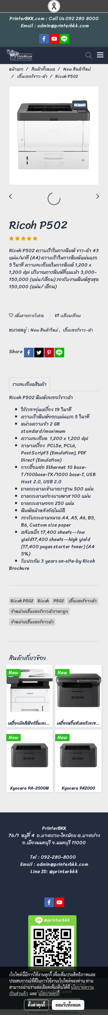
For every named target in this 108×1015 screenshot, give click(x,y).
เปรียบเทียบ (70, 315)
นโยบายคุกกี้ (48, 993)
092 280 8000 (82, 18)
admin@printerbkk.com (62, 864)
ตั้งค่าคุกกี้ (36, 1004)
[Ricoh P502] (54, 135)
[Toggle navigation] (100, 55)
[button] (87, 55)
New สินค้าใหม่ (45, 330)
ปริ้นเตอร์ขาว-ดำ (78, 330)
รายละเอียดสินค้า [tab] (29, 384)
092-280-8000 (58, 857)
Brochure (19, 568)
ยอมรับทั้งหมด (68, 1004)
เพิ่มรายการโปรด (28, 315)
